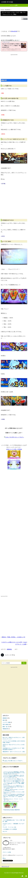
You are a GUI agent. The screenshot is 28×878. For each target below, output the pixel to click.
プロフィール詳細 (7, 852)
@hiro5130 (14, 31)
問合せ (4, 858)
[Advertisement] (14, 25)
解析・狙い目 (6, 726)
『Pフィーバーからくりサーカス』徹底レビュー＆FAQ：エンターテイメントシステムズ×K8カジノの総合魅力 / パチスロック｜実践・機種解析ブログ (13, 780)
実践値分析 (5, 728)
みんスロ (5, 831)
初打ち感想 (5, 724)
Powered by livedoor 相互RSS (11, 809)
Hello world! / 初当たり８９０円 (9, 801)
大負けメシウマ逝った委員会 (14, 449)
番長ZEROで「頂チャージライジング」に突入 (14, 751)
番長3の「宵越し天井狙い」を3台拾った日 (13, 637)
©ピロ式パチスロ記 (9, 872)
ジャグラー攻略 (6, 722)
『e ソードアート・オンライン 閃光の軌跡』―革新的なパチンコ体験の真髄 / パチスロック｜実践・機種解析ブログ (13, 783)
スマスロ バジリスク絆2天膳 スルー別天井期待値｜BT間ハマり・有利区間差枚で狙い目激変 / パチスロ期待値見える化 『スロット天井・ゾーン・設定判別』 (13, 795)
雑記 (4, 720)
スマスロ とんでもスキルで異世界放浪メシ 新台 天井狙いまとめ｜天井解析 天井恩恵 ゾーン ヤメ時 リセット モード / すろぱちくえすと (13, 776)
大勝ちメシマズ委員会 (14, 460)
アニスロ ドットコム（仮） (10, 827)
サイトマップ (5, 866)
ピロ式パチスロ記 (7, 2)
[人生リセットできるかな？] (10, 807)
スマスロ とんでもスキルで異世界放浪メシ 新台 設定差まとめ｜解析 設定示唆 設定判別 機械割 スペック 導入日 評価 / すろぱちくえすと (13, 773)
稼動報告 (25, 18)
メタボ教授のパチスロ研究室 (10, 829)
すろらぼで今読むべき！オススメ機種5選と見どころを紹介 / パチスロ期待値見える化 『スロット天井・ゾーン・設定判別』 (13, 787)
